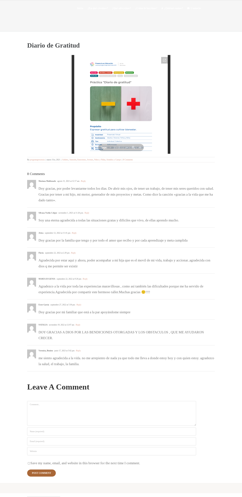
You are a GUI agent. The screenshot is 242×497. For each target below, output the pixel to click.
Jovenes (90, 160)
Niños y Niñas (100, 160)
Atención (72, 160)
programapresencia (37, 160)
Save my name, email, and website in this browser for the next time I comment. (85, 463)
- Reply (82, 181)
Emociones (81, 160)
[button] (206, 8)
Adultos (65, 160)
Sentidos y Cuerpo (114, 160)
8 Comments (128, 160)
